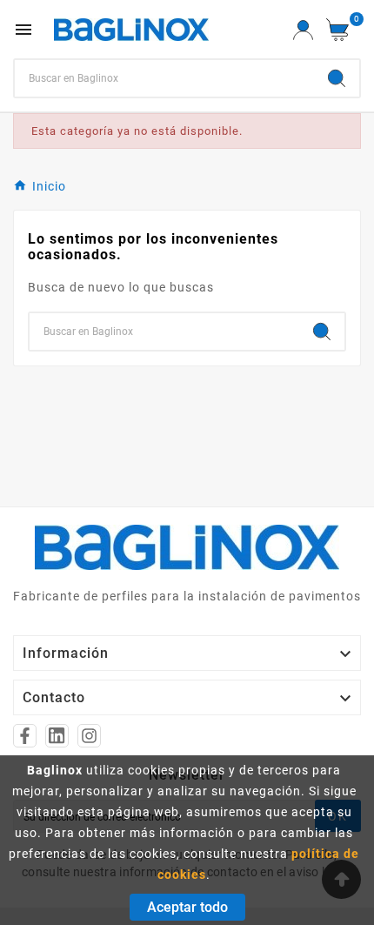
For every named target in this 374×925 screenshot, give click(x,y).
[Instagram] (89, 736)
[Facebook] (25, 736)
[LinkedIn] (57, 736)
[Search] (336, 78)
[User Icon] (303, 30)
